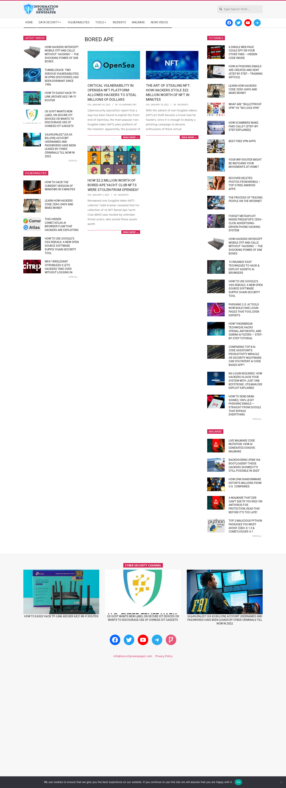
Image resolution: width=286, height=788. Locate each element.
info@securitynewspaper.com (132, 656)
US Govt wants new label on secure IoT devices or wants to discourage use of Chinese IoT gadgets (59, 119)
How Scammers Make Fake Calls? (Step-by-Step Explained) (244, 126)
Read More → (130, 137)
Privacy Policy (164, 656)
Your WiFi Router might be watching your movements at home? (245, 163)
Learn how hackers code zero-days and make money (59, 204)
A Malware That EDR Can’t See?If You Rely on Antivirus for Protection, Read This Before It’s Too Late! (245, 505)
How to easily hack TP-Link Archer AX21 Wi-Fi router (61, 96)
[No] (281, 782)
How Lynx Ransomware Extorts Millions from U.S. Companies (245, 483)
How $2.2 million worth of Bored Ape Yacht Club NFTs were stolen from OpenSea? (113, 185)
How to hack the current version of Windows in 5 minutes (60, 186)
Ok (238, 782)
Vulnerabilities (127, 104)
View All (73, 160)
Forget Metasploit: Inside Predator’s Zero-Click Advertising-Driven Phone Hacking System (245, 223)
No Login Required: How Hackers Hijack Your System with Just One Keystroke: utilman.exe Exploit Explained (245, 381)
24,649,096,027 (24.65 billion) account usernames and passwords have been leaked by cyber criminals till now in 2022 (60, 145)
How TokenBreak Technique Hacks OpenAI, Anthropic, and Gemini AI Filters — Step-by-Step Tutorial (246, 331)
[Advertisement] (143, 694)
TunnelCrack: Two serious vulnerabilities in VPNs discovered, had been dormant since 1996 (62, 77)
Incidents (182, 104)
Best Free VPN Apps (242, 141)
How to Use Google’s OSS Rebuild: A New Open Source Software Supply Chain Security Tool (62, 246)
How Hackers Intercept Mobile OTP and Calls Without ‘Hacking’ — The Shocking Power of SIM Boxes (62, 54)
